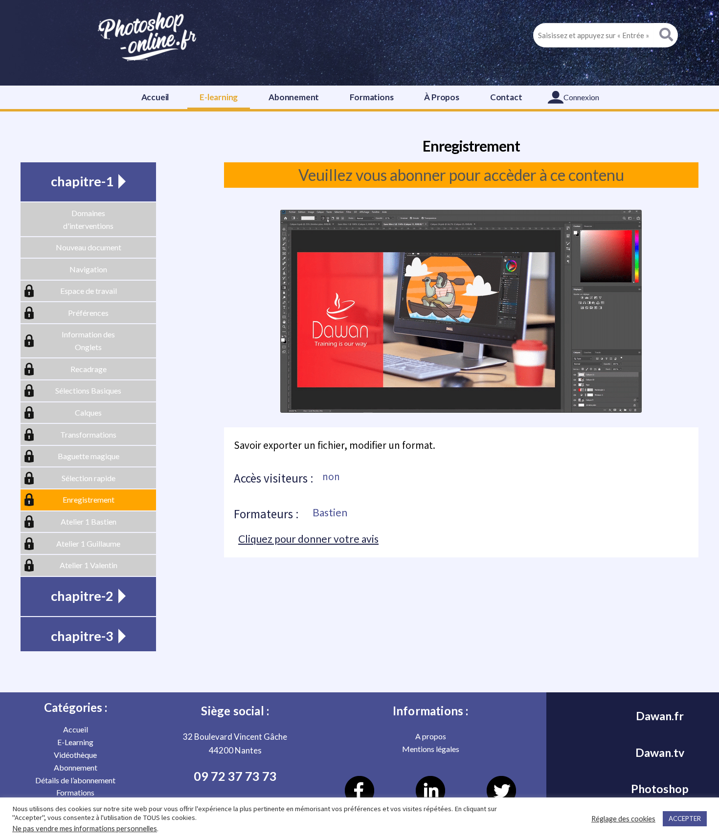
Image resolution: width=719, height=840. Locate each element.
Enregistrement (88, 499)
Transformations (88, 434)
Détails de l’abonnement (75, 780)
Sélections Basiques (88, 390)
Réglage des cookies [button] (623, 819)
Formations (371, 97)
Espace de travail (88, 290)
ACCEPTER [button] (685, 818)
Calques (88, 412)
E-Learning (75, 742)
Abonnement (294, 97)
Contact (506, 97)
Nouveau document (88, 247)
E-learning (219, 97)
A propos (430, 736)
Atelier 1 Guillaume (88, 543)
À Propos (441, 97)
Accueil (155, 97)
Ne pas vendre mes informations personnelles (84, 828)
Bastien (330, 512)
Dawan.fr (660, 716)
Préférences (88, 312)
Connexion (581, 97)
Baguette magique (88, 456)
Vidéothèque (75, 754)
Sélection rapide (88, 478)
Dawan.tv (659, 752)
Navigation (88, 269)
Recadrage (88, 369)
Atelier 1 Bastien (88, 521)
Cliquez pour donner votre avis (308, 538)
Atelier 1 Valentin (88, 565)
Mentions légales (430, 748)
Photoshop (660, 789)
